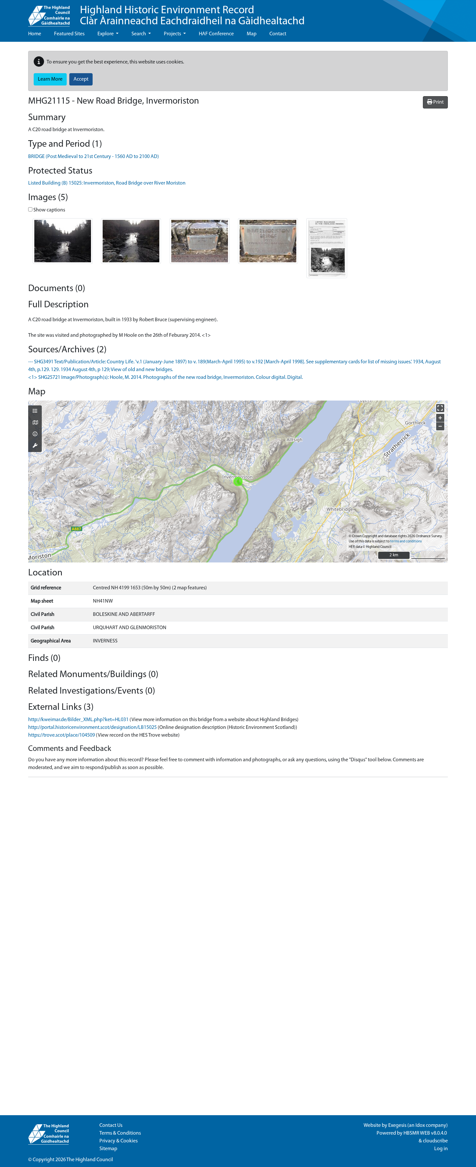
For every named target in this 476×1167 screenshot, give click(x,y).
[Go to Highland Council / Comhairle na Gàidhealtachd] (49, 13)
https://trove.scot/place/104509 (61, 735)
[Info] (34, 434)
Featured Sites (69, 34)
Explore (106, 34)
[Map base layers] (34, 423)
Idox (420, 1125)
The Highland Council (89, 1159)
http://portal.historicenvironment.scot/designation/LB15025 (92, 727)
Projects (173, 34)
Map (251, 34)
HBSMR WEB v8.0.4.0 (425, 1133)
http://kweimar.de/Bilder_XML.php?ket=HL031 (78, 719)
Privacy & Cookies (118, 1141)
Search (139, 34)
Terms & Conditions (120, 1133)
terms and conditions (406, 541)
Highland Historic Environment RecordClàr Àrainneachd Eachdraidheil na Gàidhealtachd (192, 16)
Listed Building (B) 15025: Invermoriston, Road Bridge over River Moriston (107, 183)
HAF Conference (216, 34)
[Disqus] (238, 863)
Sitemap (108, 1148)
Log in (441, 1148)
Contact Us (110, 1125)
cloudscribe (435, 1141)
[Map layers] (34, 411)
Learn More (50, 79)
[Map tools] (34, 446)
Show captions (48, 210)
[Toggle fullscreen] (440, 408)
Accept (81, 79)
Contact (277, 34)
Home (34, 34)
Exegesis (397, 1125)
